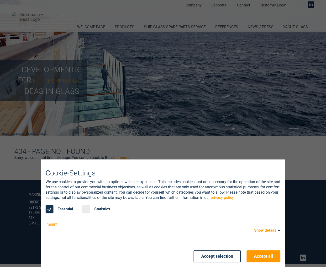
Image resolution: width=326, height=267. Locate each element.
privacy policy (222, 197)
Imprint (52, 224)
